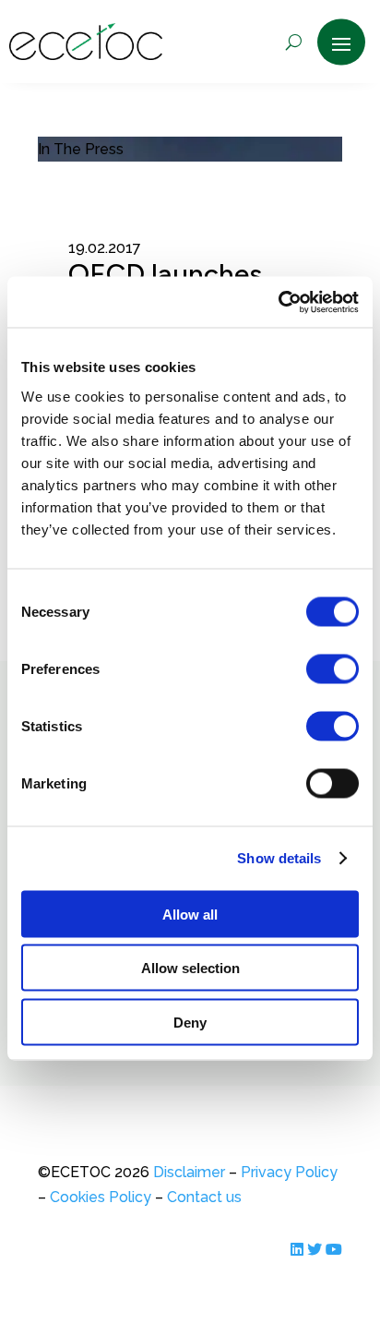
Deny (190, 1021)
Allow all (190, 913)
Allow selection (190, 968)
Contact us (202, 1197)
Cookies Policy (100, 1197)
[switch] (332, 668)
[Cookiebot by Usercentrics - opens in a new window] (278, 302)
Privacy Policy (289, 1172)
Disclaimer (189, 1172)
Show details (279, 858)
